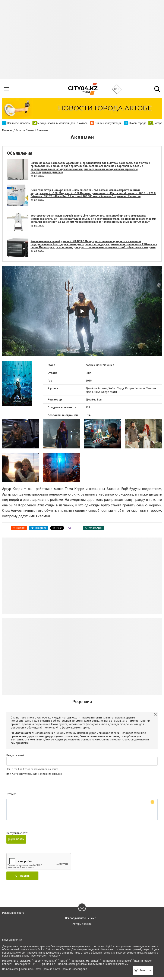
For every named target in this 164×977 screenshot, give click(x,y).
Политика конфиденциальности (21, 969)
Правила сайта (51, 969)
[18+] (82, 89)
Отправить (22, 875)
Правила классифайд (74, 969)
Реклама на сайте (13, 912)
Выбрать (18, 839)
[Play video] (82, 311)
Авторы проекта (82, 923)
